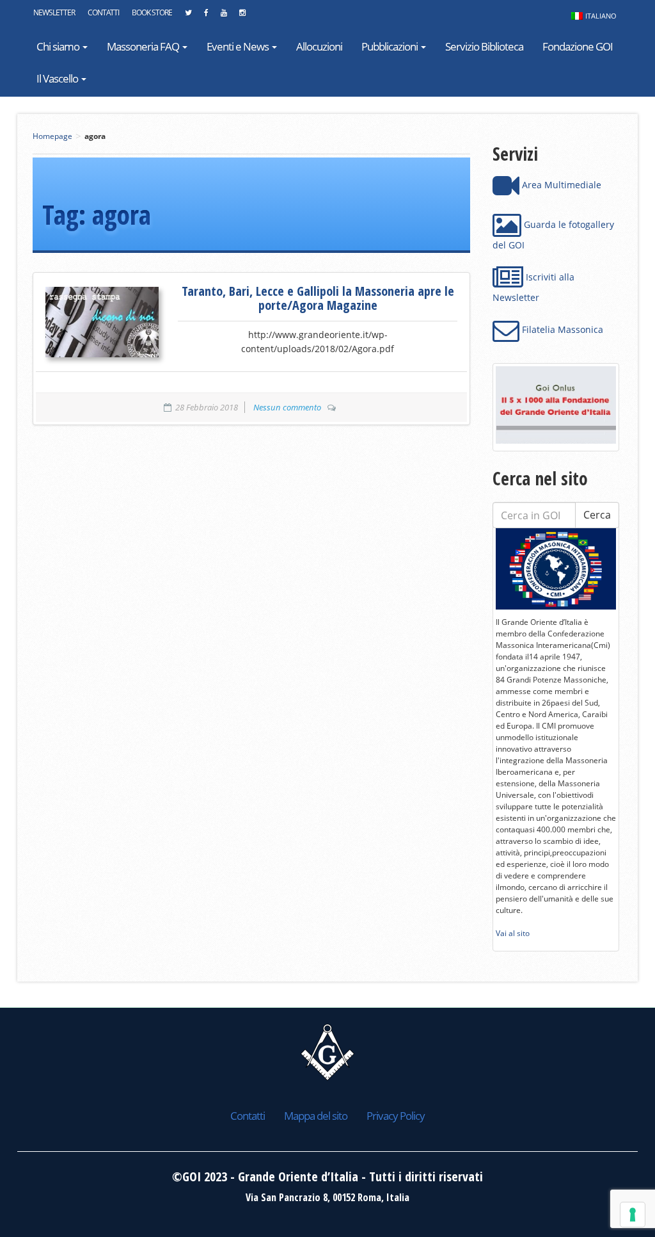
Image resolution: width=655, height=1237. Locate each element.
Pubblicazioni (390, 46)
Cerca (597, 515)
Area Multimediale (560, 185)
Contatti (103, 12)
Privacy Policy (396, 1115)
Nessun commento (287, 407)
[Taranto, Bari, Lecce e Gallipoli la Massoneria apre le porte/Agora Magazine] (102, 322)
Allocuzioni (319, 46)
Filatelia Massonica (561, 329)
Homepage (52, 136)
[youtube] (223, 16)
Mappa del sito (315, 1115)
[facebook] (206, 16)
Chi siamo (58, 46)
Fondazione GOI (577, 46)
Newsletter (54, 12)
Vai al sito (513, 933)
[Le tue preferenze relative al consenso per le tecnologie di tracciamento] (632, 1214)
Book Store (152, 12)
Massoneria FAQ (144, 46)
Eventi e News (239, 46)
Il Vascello (58, 78)
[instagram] (242, 16)
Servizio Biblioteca (484, 46)
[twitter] (188, 16)
